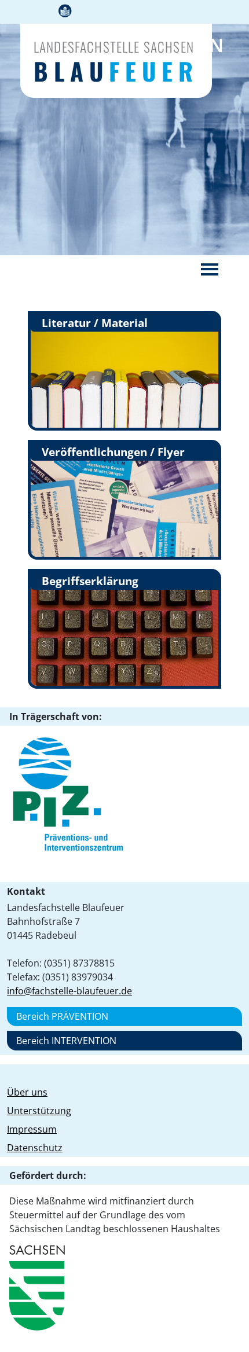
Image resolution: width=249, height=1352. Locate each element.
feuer (116, 71)
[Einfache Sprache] (64, 12)
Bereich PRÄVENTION (62, 1016)
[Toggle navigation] (209, 269)
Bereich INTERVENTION (66, 1040)
